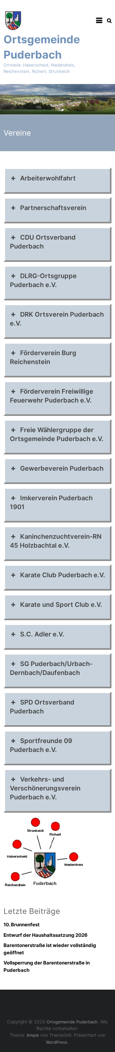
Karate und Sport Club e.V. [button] (61, 604)
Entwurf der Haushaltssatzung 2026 (46, 935)
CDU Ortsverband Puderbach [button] (43, 242)
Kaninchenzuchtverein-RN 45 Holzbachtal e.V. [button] (56, 541)
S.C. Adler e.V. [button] (42, 634)
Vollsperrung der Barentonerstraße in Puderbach (47, 966)
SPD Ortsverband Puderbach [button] (42, 706)
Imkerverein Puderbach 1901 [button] (51, 502)
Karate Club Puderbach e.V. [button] (62, 575)
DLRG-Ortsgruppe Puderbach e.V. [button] (43, 280)
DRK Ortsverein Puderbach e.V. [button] (57, 319)
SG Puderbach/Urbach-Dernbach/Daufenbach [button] (51, 668)
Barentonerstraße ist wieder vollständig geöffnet (50, 949)
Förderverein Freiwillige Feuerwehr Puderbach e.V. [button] (51, 396)
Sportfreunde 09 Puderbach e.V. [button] (41, 745)
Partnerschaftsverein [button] (53, 208)
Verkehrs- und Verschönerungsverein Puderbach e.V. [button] (45, 788)
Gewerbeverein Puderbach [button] (61, 468)
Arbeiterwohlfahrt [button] (48, 178)
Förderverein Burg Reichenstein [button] (43, 357)
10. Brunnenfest (22, 925)
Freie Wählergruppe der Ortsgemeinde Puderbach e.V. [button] (56, 434)
